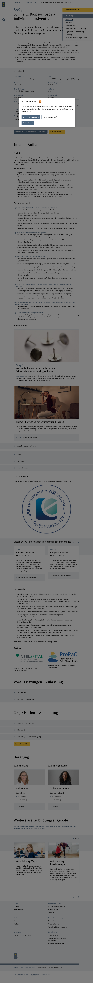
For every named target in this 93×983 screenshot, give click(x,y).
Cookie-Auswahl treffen (50, 117)
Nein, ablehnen (28, 123)
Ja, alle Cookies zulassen (31, 117)
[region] (47, 112)
